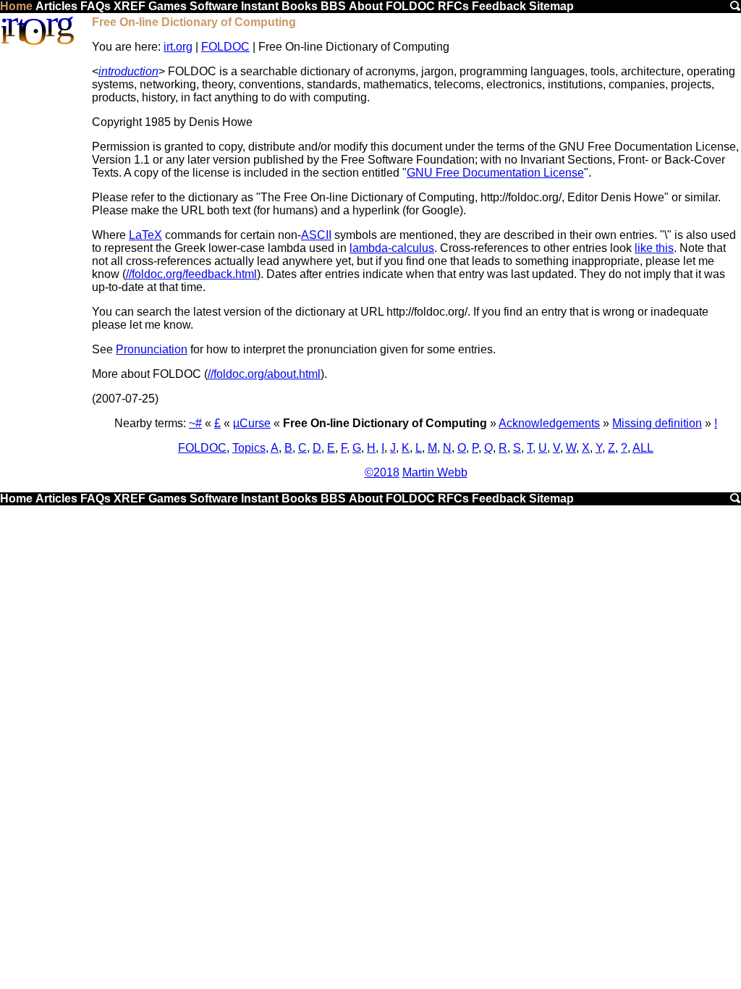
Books (299, 6)
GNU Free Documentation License (495, 173)
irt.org (178, 47)
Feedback (499, 6)
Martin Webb (434, 472)
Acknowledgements (549, 423)
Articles (56, 6)
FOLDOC (410, 6)
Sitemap (551, 6)
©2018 (382, 472)
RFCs (453, 6)
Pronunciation (151, 349)
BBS (333, 6)
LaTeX (145, 235)
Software (214, 6)
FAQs (95, 6)
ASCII (316, 235)
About (366, 6)
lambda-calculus (392, 248)
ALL (642, 448)
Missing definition (657, 423)
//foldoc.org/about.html (264, 374)
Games (167, 6)
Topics (249, 448)
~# (195, 423)
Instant (260, 6)
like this (654, 248)
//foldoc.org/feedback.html (191, 274)
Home (16, 6)
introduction (128, 71)
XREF (129, 6)
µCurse (252, 423)
